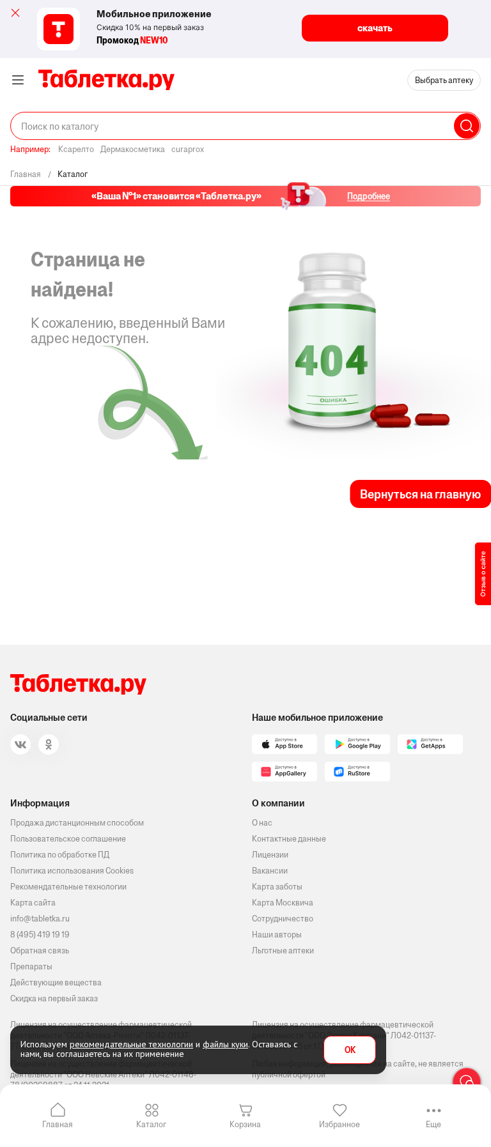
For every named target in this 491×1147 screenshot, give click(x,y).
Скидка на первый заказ (54, 998)
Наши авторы (277, 934)
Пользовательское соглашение (68, 838)
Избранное (339, 1124)
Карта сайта (33, 902)
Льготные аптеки (283, 950)
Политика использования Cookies (72, 870)
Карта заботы (277, 886)
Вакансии (270, 870)
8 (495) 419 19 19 (40, 934)
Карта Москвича (282, 902)
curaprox (187, 149)
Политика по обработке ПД (59, 854)
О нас (262, 822)
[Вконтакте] (20, 744)
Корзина (245, 1124)
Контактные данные (289, 838)
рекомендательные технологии (131, 1044)
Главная (57, 1124)
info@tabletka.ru (40, 918)
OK (350, 1050)
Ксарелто (76, 149)
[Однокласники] (48, 744)
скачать (375, 28)
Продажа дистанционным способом (77, 822)
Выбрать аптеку (444, 80)
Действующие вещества (56, 982)
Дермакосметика (132, 149)
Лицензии (270, 854)
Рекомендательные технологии (68, 886)
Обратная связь (39, 950)
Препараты (31, 966)
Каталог (151, 1124)
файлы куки (225, 1044)
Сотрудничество (282, 918)
